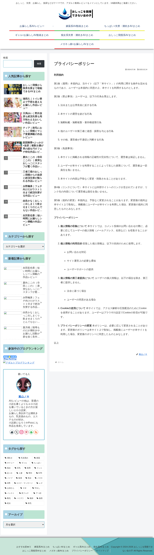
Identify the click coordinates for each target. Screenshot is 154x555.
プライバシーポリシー (82, 550)
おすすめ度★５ (23, 547)
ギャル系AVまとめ (81, 547)
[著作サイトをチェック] (12, 432)
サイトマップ (102, 550)
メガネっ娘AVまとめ (59, 550)
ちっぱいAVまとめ (61, 547)
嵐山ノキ (23, 396)
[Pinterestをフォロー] (26, 432)
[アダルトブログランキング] (18, 362)
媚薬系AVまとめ (41, 547)
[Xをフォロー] (16, 432)
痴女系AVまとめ (101, 547)
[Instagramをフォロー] (21, 432)
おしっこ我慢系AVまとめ (34, 550)
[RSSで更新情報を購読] (36, 432)
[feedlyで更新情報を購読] (31, 432)
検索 (5, 57)
